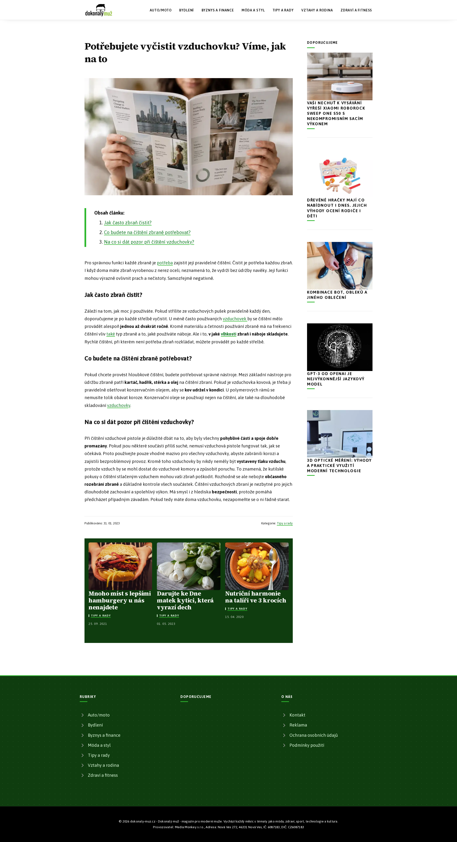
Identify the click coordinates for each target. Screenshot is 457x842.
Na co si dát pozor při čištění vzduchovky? (149, 242)
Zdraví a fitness (356, 10)
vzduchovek (235, 318)
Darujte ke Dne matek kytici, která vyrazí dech (185, 600)
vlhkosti (228, 333)
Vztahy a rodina (317, 10)
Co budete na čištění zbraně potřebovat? (147, 232)
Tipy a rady (283, 10)
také (110, 333)
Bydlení (186, 10)
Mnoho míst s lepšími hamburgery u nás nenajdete (120, 600)
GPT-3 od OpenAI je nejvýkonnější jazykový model (335, 378)
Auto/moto (161, 10)
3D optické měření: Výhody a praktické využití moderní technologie (339, 465)
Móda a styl (253, 10)
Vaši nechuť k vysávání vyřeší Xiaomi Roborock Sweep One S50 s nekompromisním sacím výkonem (336, 113)
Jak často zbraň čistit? (128, 222)
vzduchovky (118, 405)
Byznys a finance (218, 10)
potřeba (165, 262)
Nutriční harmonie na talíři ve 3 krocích (255, 597)
